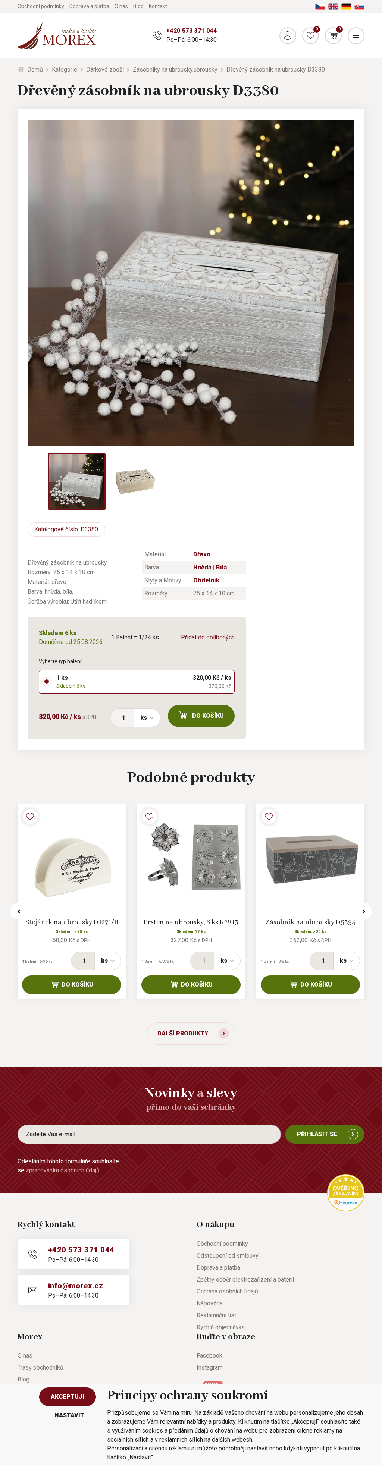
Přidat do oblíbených (208, 637)
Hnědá (203, 567)
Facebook (209, 1355)
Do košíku (208, 715)
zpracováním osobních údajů (63, 1170)
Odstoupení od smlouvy (228, 1255)
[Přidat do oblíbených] (30, 816)
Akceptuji (67, 1396)
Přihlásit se (317, 1134)
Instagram (210, 1367)
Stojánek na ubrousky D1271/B (71, 922)
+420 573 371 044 (191, 30)
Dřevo (201, 554)
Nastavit (69, 1415)
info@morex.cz (75, 1285)
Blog (138, 6)
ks (143, 717)
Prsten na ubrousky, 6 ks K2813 (191, 922)
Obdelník (206, 580)
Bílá (221, 567)
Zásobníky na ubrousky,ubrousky (175, 69)
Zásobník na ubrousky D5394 (310, 922)
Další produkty (182, 1033)
